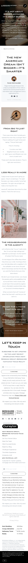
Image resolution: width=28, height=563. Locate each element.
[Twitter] (6, 419)
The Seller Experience (9, 452)
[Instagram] (18, 419)
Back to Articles (9, 49)
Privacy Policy (14, 520)
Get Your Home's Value (9, 438)
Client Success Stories (9, 444)
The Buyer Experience (9, 449)
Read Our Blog (7, 447)
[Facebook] (3, 419)
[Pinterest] (12, 419)
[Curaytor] (10, 428)
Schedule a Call (7, 455)
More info (12, 556)
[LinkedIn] (9, 419)
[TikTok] (21, 419)
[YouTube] (15, 419)
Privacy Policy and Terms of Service (13, 500)
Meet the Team (7, 441)
